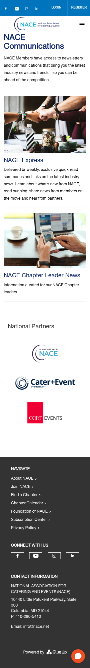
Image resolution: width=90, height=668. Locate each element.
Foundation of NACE (29, 512)
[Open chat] (78, 656)
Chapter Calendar (27, 504)
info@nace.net (36, 627)
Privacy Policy (23, 528)
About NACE (22, 479)
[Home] (37, 24)
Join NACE (20, 487)
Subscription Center (29, 520)
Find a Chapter (24, 495)
